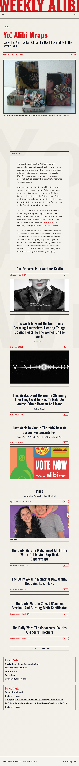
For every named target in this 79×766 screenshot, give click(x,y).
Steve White (47, 222)
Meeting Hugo (10, 675)
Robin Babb (13, 565)
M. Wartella (53, 225)
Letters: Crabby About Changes (16, 679)
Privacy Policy (8, 761)
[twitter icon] (20, 153)
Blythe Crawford (15, 501)
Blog (6, 26)
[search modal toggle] (75, 14)
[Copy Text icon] (23, 153)
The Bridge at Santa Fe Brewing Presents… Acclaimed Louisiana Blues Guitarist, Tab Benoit (36, 703)
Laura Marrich (8, 54)
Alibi (11, 347)
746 (43, 648)
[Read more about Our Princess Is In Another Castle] (39, 296)
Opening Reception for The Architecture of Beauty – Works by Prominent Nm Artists (34, 699)
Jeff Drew (47, 219)
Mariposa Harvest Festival (14, 692)
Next (49, 648)
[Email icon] (26, 153)
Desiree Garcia (15, 614)
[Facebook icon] (16, 153)
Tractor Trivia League (12, 696)
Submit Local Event (30, 761)
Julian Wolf (13, 275)
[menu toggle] (3, 15)
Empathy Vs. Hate (11, 671)
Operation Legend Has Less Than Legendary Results (22, 664)
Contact (18, 761)
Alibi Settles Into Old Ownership (16, 668)
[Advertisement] (39, 134)
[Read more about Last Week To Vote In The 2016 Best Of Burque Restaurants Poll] (39, 464)
